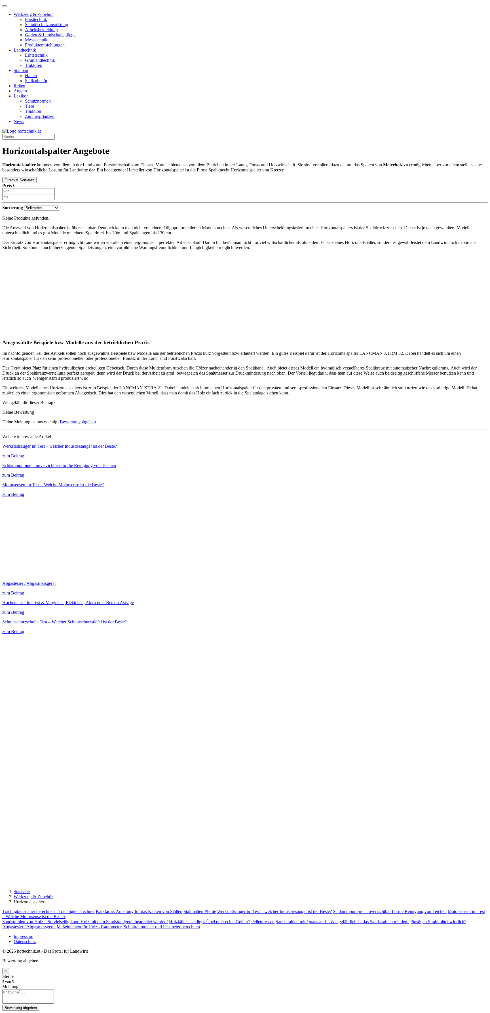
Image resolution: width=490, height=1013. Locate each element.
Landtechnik (25, 50)
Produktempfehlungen (45, 45)
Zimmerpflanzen (39, 116)
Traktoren (33, 65)
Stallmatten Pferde (199, 911)
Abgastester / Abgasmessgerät (29, 926)
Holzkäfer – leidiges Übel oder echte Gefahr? (209, 921)
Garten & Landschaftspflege (50, 34)
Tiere (29, 106)
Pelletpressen (262, 921)
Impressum (23, 936)
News (19, 121)
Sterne (8, 976)
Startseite (22, 891)
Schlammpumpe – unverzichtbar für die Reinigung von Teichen (390, 911)
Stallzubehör (36, 80)
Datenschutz (25, 941)
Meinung (10, 986)
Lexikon (21, 96)
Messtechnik (36, 39)
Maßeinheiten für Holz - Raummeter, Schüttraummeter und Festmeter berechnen (128, 926)
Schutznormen (38, 101)
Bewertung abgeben (78, 421)
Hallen (31, 75)
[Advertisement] (245, 294)
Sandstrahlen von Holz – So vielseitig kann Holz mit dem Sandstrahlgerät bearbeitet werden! (85, 921)
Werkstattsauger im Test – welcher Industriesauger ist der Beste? (274, 911)
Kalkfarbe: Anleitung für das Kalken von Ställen (139, 911)
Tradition (33, 111)
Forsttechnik (36, 19)
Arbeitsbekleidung (41, 29)
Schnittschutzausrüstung (46, 24)
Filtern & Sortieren (19, 180)
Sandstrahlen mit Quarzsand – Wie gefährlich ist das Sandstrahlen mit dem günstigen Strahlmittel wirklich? (371, 921)
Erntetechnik (36, 55)
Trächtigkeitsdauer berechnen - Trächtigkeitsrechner (48, 911)
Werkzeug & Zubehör (33, 14)
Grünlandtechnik (40, 60)
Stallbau (21, 70)
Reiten (19, 85)
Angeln (20, 90)
